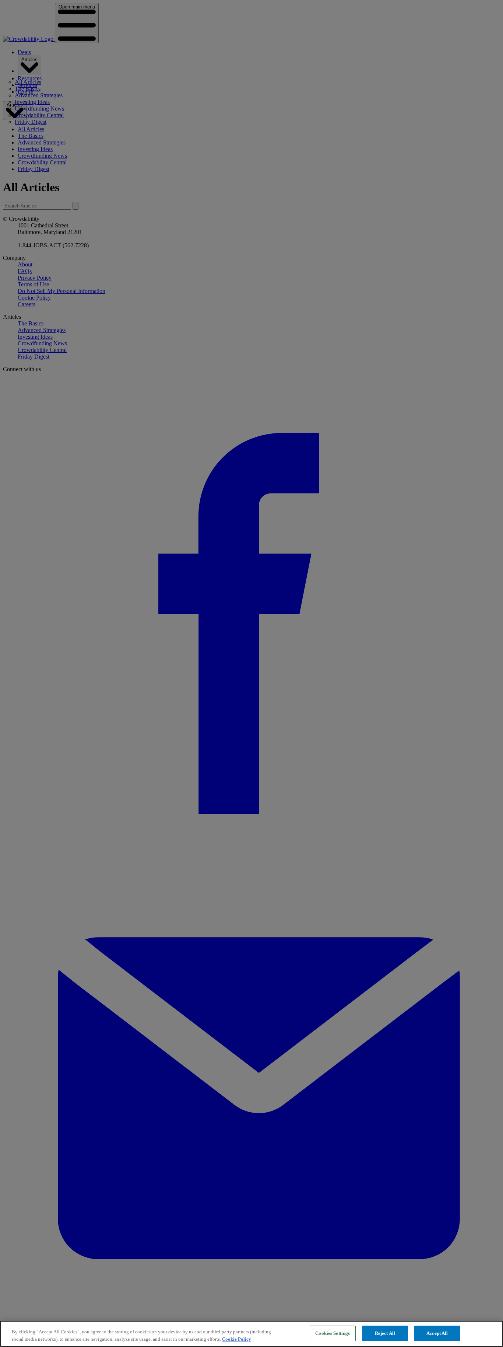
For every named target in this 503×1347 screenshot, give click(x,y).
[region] (251, 1334)
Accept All (437, 1333)
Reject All (385, 1333)
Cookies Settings (332, 1333)
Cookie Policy (236, 1339)
